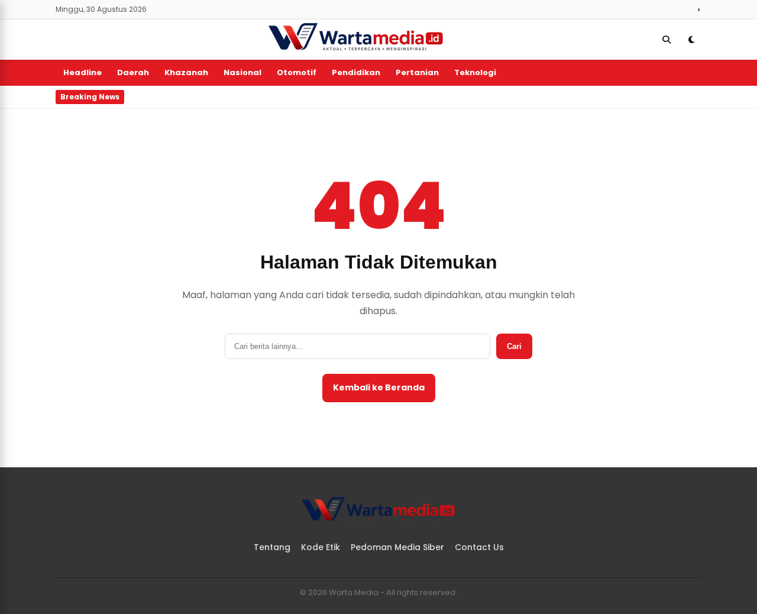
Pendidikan (356, 72)
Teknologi (475, 72)
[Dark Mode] (691, 40)
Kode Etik (320, 547)
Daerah (133, 72)
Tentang (272, 547)
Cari (514, 346)
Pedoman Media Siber (397, 547)
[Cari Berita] (666, 40)
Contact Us (479, 547)
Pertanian (417, 72)
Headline (82, 72)
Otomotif (296, 72)
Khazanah (186, 72)
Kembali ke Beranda (379, 387)
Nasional (242, 72)
